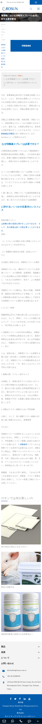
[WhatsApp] (12, 721)
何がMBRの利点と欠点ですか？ (14, 547)
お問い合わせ (7, 663)
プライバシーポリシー (26, 716)
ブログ (3, 40)
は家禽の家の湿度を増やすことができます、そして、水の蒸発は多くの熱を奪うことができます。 (20, 227)
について (5, 658)
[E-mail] (4, 721)
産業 (3, 652)
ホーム (3, 24)
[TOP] (38, 721)
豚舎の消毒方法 (7, 587)
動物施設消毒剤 (7, 134)
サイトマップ (10, 716)
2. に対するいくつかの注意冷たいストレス (20, 84)
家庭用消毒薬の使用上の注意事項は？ (17, 634)
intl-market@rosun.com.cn (16, 670)
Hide (20, 76)
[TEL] (21, 721)
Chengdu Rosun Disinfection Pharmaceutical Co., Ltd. (20, 707)
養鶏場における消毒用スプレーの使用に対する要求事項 (3, 56)
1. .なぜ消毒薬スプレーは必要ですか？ (20, 79)
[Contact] (29, 721)
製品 (3, 646)
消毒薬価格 (26, 46)
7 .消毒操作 (22, 444)
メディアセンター (3, 32)
